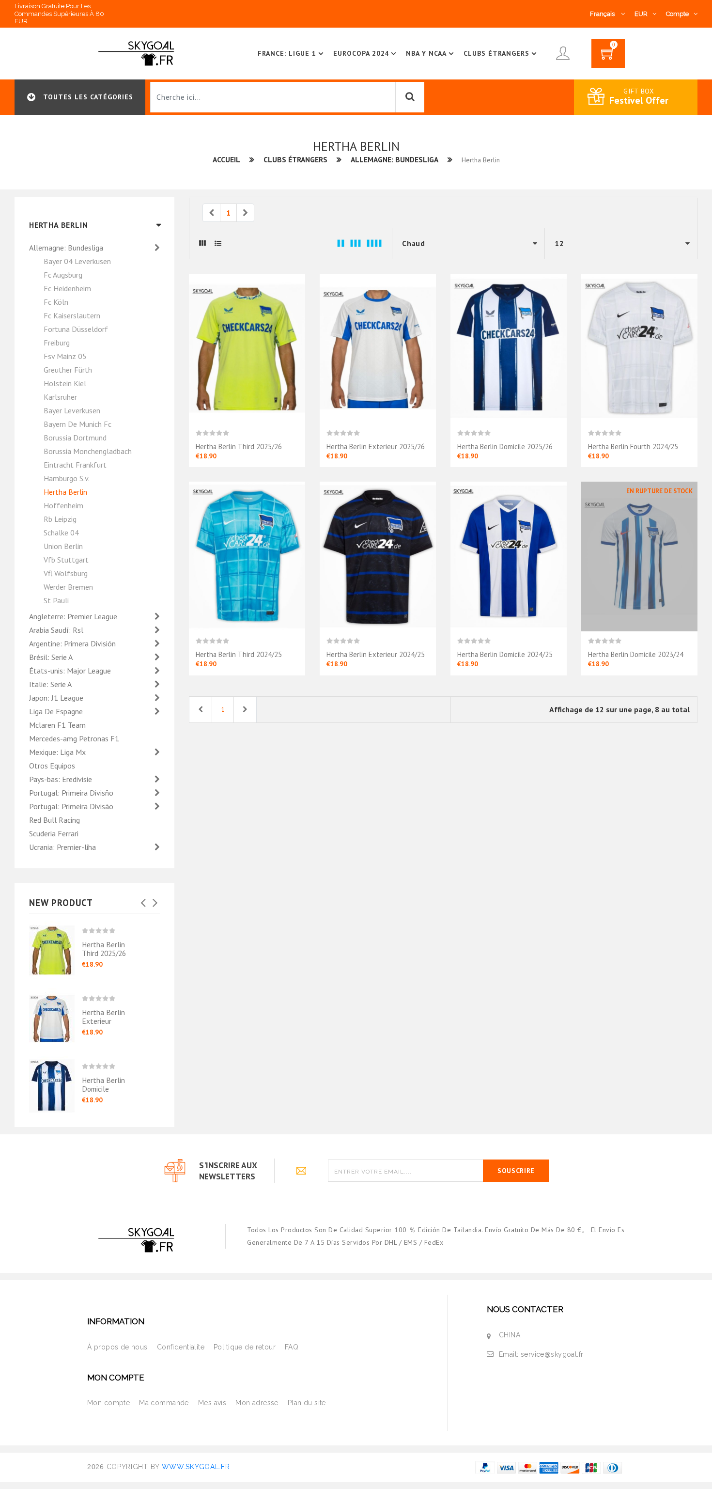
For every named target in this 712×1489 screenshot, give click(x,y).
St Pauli (56, 600)
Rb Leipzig (60, 519)
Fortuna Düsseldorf (76, 329)
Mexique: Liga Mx (58, 752)
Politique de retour (245, 1347)
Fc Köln (56, 302)
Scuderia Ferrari (53, 833)
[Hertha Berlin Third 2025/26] (55, 947)
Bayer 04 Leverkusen (77, 261)
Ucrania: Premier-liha (63, 847)
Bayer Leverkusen (72, 410)
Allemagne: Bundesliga (394, 159)
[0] (608, 56)
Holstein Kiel (65, 383)
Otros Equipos (52, 765)
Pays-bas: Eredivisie (61, 779)
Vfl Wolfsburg (66, 573)
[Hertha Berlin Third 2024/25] (247, 555)
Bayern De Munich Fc (77, 424)
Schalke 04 (61, 532)
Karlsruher (60, 396)
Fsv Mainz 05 (65, 356)
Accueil (226, 159)
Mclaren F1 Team (57, 725)
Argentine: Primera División (73, 643)
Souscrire (516, 1170)
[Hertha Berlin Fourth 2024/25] (639, 348)
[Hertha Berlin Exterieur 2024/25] (378, 555)
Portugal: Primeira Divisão (72, 806)
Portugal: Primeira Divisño (72, 793)
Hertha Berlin (65, 491)
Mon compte (108, 1403)
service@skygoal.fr (552, 1354)
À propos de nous (117, 1347)
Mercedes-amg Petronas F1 (74, 738)
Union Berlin (63, 546)
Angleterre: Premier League (74, 616)
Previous (143, 900)
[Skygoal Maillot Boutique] (138, 52)
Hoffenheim (63, 505)
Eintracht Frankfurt (75, 464)
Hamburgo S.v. (67, 478)
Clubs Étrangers (496, 53)
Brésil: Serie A (51, 657)
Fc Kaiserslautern (72, 315)
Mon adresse (257, 1403)
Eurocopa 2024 (361, 53)
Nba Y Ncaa (426, 53)
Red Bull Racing (54, 820)
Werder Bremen (68, 586)
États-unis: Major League (71, 670)
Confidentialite (180, 1347)
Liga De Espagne (57, 711)
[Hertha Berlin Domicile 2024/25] (508, 555)
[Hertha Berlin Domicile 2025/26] (55, 1079)
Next (155, 900)
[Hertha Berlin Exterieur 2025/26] (55, 1015)
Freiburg (57, 342)
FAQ (291, 1347)
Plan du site (307, 1403)
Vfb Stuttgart (66, 559)
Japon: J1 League (57, 698)
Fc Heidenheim (67, 288)
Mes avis (212, 1403)
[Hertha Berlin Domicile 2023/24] (639, 555)
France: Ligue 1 (287, 53)
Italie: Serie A (51, 684)
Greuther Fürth (68, 369)
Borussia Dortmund (75, 437)
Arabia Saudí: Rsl (57, 630)
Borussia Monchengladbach (88, 451)
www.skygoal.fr (196, 1467)
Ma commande (164, 1403)
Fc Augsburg (63, 274)
